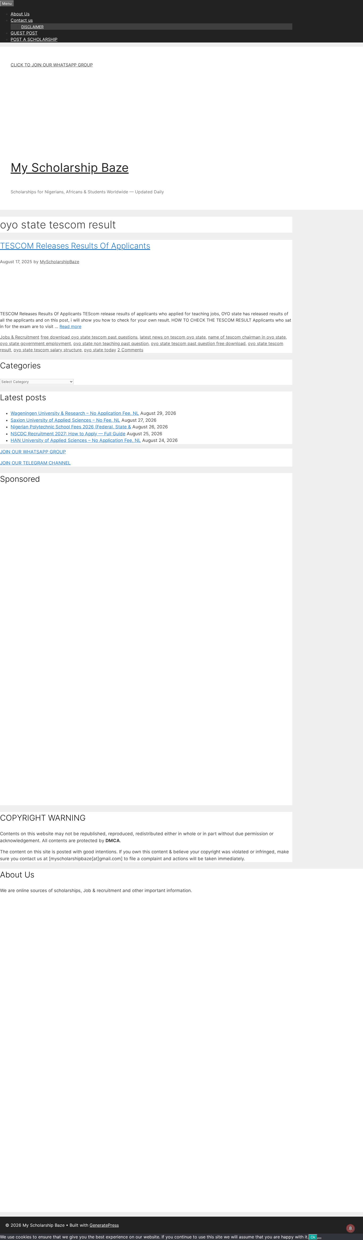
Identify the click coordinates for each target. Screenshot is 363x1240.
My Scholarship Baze (70, 167)
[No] (319, 1238)
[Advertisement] (157, 109)
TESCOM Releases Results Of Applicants (75, 245)
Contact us (22, 20)
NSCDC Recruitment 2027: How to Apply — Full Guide (68, 433)
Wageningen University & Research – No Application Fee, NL (75, 413)
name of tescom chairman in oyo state (247, 337)
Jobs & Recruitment (19, 337)
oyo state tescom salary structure (48, 349)
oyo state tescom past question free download (198, 343)
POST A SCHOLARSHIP (34, 39)
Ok (313, 1237)
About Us (20, 13)
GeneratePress (104, 1225)
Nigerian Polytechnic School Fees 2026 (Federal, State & (71, 426)
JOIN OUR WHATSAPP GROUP (33, 451)
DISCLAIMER (32, 26)
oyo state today (100, 349)
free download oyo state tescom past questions (89, 337)
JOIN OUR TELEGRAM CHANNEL (35, 463)
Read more (70, 326)
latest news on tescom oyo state (173, 337)
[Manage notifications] (350, 1228)
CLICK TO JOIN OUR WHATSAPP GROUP (52, 64)
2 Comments (130, 349)
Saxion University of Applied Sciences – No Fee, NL (65, 420)
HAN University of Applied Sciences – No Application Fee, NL (76, 440)
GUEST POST (24, 33)
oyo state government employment (35, 343)
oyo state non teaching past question (111, 343)
